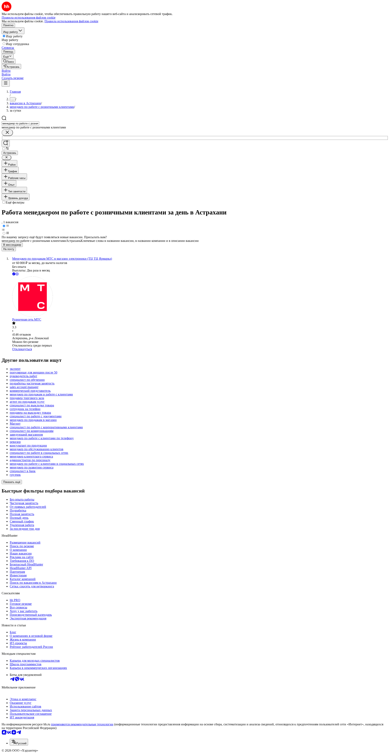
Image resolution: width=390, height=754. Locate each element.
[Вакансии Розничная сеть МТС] (199, 297)
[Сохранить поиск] (6, 143)
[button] (6, 70)
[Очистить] (7, 132)
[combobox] (20, 123)
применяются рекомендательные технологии (82, 724)
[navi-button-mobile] (6, 83)
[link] (8, 61)
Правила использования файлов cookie (71, 21)
